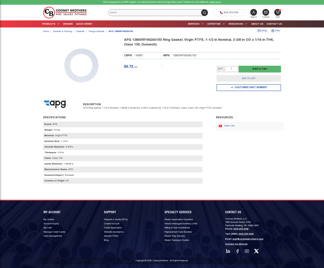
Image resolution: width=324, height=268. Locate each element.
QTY (220, 69)
